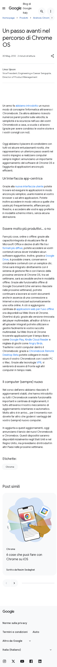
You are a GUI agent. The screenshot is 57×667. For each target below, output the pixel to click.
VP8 (39, 362)
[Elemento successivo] (14, 583)
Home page (9, 17)
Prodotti (24, 17)
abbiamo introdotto (27, 105)
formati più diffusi (12, 248)
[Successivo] (51, 17)
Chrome (10, 466)
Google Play (17, 339)
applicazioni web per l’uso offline (35, 309)
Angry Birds (35, 343)
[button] (52, 56)
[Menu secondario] (50, 11)
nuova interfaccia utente (29, 186)
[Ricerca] (42, 11)
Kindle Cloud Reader (36, 339)
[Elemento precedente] (6, 583)
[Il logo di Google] (8, 612)
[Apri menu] (4, 8)
